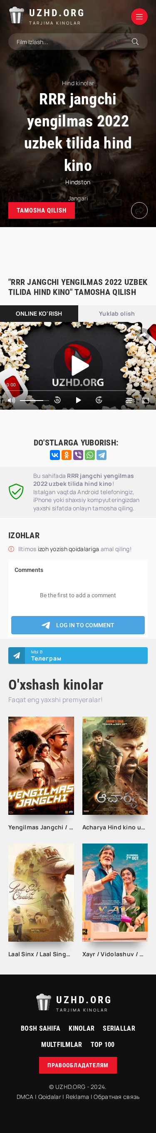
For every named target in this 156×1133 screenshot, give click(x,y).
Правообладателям (78, 1065)
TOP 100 (103, 1045)
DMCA (25, 1097)
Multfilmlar (61, 1045)
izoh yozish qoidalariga (69, 549)
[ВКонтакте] (55, 455)
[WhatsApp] (90, 455)
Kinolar (81, 1028)
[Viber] (78, 455)
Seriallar (119, 1028)
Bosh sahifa (40, 1028)
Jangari (78, 198)
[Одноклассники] (67, 455)
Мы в (46, 655)
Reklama (77, 1097)
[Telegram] (101, 455)
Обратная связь (116, 1097)
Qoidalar (49, 1097)
